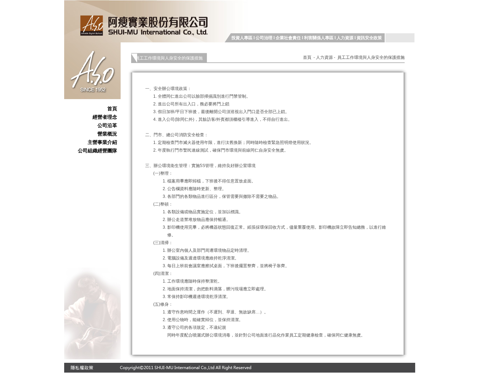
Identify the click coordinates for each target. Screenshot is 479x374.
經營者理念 (105, 117)
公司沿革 (107, 125)
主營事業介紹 (102, 142)
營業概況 (107, 134)
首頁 (112, 108)
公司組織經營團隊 (97, 150)
